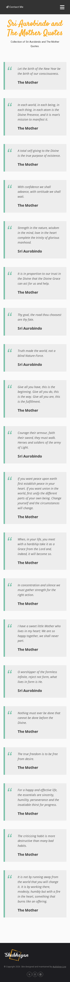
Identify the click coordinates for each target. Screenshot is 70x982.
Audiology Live (59, 967)
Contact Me (16, 7)
